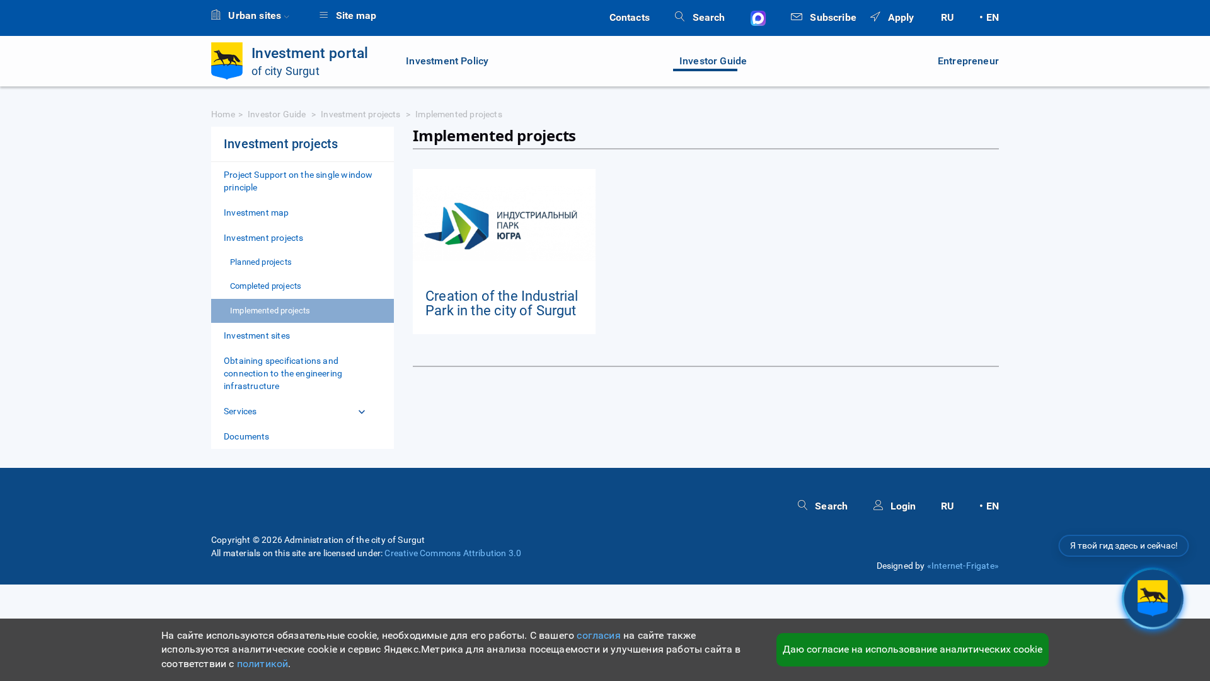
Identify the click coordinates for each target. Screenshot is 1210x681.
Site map (354, 15)
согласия (598, 635)
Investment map (256, 212)
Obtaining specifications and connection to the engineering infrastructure (283, 373)
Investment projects (362, 114)
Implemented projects (270, 310)
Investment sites (257, 335)
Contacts (629, 17)
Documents (247, 436)
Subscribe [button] (831, 17)
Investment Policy (447, 61)
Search (707, 17)
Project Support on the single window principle (298, 181)
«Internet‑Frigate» (963, 566)
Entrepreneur (968, 61)
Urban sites (255, 15)
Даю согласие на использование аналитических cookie (912, 649)
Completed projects (265, 286)
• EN (989, 17)
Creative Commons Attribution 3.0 (452, 553)
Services (240, 411)
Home (223, 114)
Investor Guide (713, 61)
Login (902, 506)
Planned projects (261, 262)
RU (947, 17)
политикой (263, 664)
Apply (899, 17)
